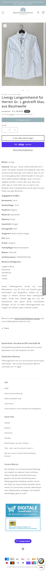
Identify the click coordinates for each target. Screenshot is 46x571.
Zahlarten (8, 433)
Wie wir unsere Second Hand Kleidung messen (20, 454)
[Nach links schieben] (18, 90)
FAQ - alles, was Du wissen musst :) (18, 448)
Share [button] (6, 328)
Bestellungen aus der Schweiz (16, 443)
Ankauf (7, 423)
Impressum (9, 403)
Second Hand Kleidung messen (27, 318)
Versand (11, 114)
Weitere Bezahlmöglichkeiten (23, 150)
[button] (2, 12)
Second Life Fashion (18, 567)
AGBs (6, 388)
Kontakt (7, 438)
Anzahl (4, 125)
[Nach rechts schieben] (27, 90)
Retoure (7, 428)
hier (29, 298)
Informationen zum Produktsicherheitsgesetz (22, 409)
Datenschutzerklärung (13, 393)
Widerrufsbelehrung (12, 398)
